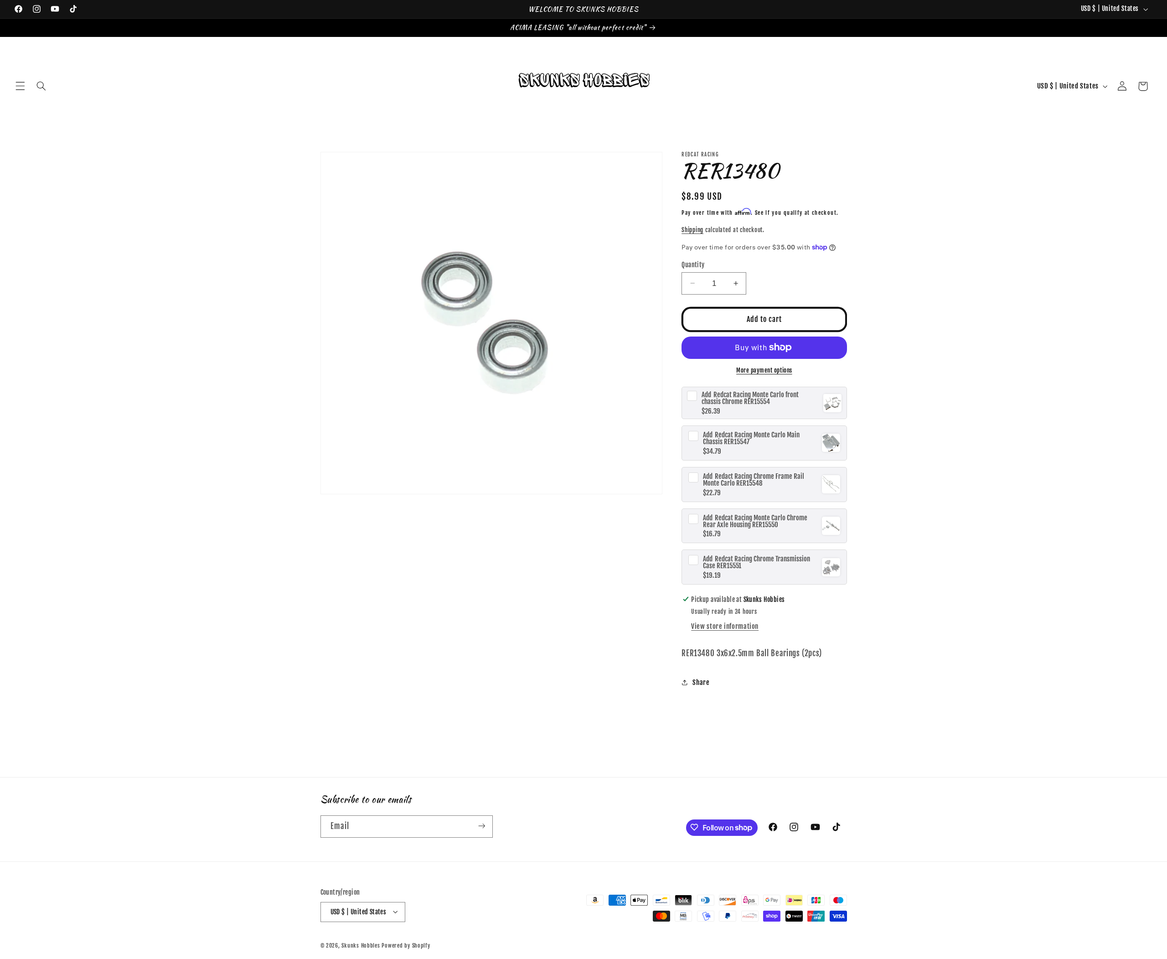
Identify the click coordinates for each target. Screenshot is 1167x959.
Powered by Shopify (406, 945)
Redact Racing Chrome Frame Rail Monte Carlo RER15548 (753, 479)
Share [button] (700, 682)
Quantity (693, 264)
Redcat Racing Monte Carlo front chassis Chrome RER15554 (750, 398)
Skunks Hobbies (361, 945)
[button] (20, 86)
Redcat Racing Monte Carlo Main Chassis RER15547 (751, 438)
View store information (725, 626)
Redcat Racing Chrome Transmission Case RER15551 (756, 562)
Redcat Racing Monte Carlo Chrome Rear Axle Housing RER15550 (755, 521)
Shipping (692, 229)
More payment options (764, 370)
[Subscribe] (481, 826)
